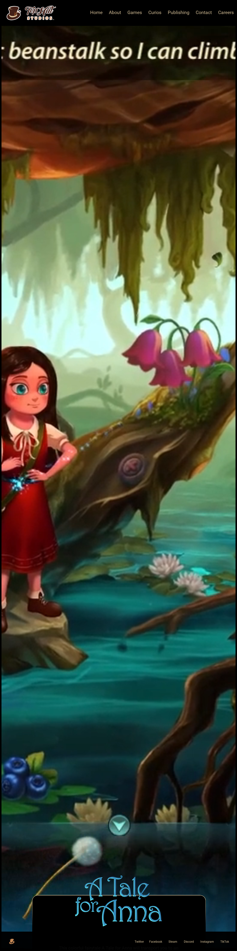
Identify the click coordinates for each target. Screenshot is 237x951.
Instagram (207, 941)
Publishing (178, 12)
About (115, 12)
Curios (154, 12)
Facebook (155, 941)
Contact (204, 12)
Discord (189, 941)
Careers (226, 12)
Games (134, 12)
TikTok (224, 941)
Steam (172, 941)
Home (96, 12)
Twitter (139, 941)
